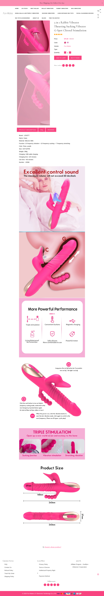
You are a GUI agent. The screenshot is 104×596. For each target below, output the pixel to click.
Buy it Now (75, 58)
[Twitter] (45, 585)
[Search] (98, 15)
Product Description (27, 130)
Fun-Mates (67, 46)
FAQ (41, 130)
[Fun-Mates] (8, 13)
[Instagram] (54, 585)
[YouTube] (58, 585)
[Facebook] (48, 585)
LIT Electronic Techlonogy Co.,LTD (45, 593)
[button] (58, 34)
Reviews (51, 130)
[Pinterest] (51, 585)
